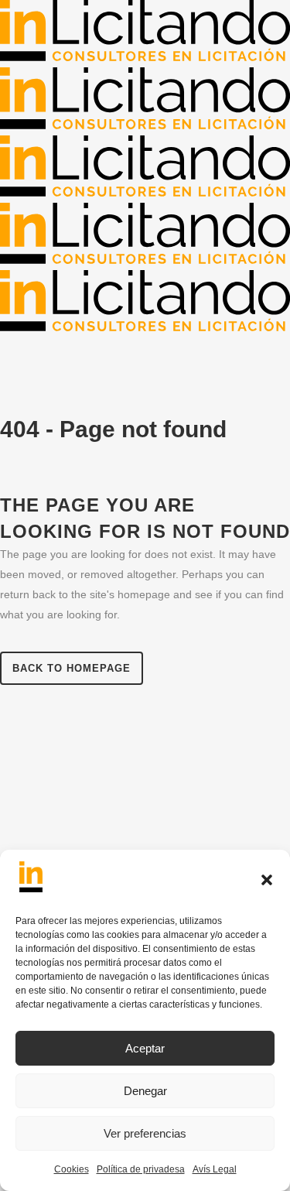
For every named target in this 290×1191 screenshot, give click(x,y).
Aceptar (145, 1048)
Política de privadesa (141, 1169)
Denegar (145, 1090)
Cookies (71, 1169)
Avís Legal (215, 1169)
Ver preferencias (145, 1133)
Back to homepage (71, 668)
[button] (267, 880)
